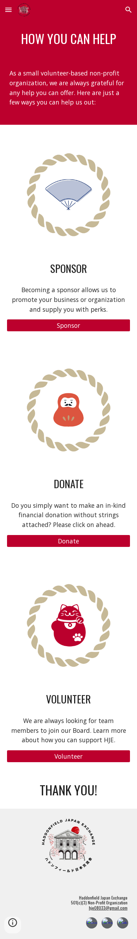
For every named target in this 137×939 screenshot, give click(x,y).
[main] (68, 38)
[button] (8, 9)
